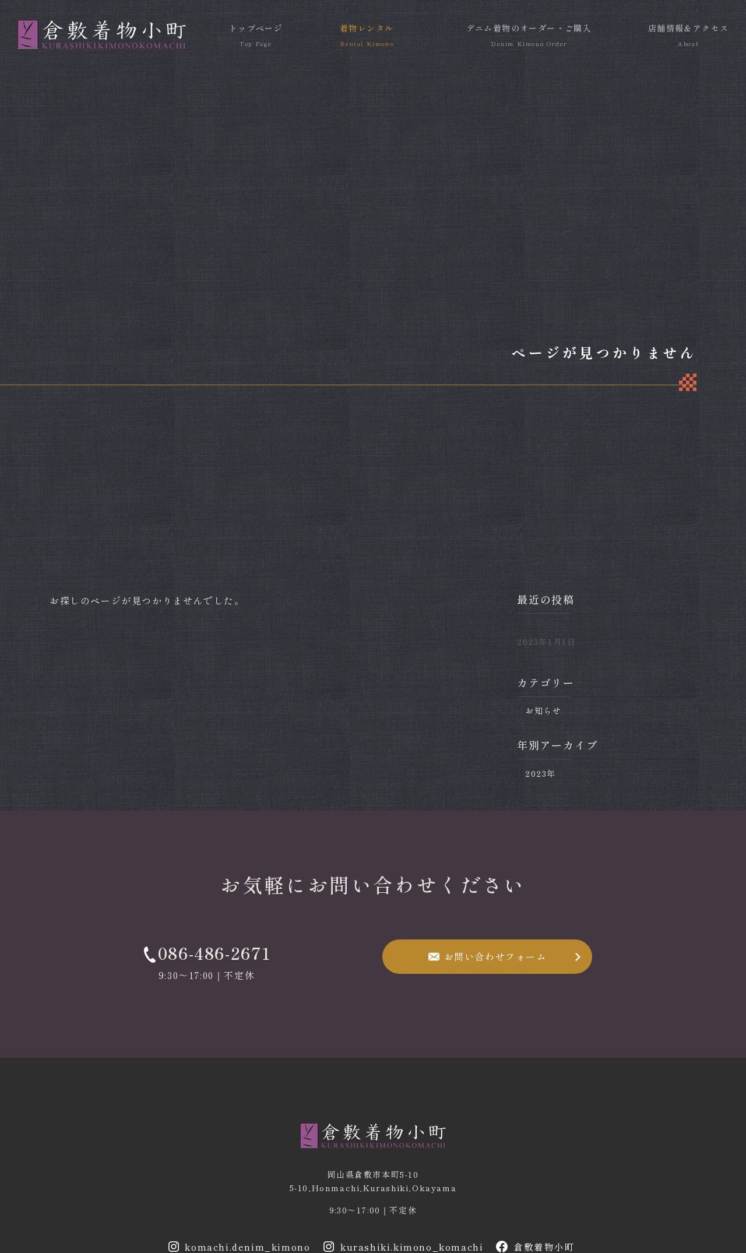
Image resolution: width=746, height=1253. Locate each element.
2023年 (540, 773)
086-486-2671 (215, 953)
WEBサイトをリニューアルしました (592, 629)
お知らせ (543, 710)
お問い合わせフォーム (495, 956)
